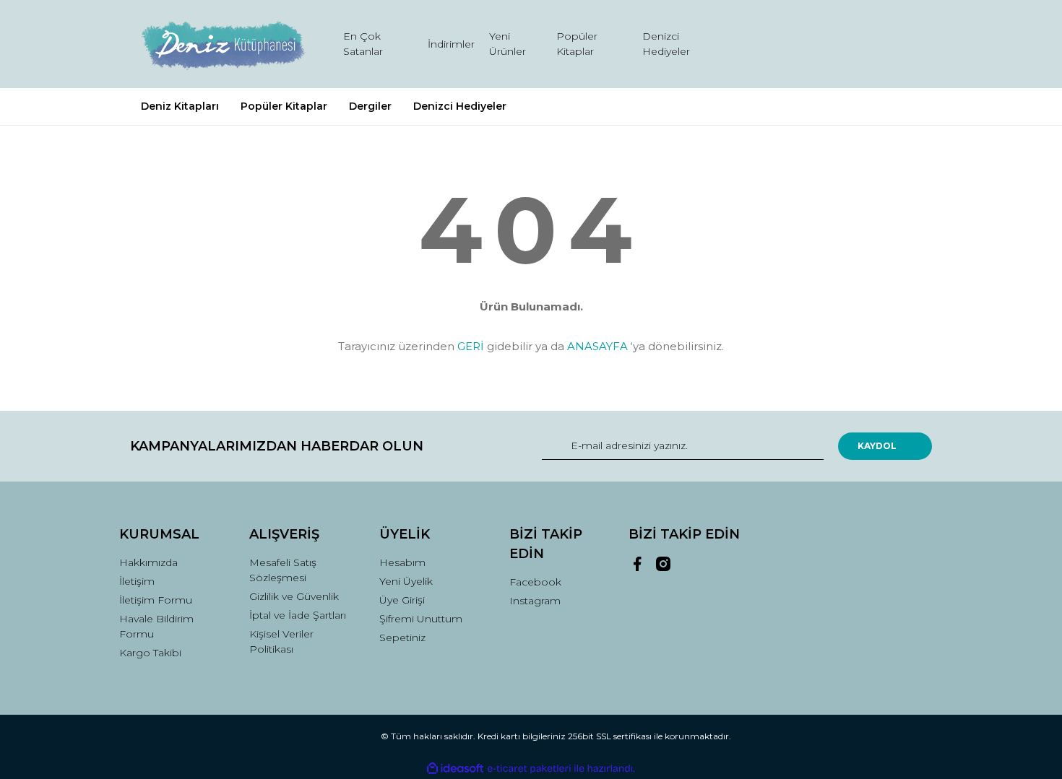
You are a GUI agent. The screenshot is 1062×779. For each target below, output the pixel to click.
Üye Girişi (402, 599)
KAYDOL (877, 445)
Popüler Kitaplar (576, 44)
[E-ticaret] (529, 768)
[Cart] (915, 44)
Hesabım (402, 562)
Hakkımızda (148, 562)
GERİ (470, 346)
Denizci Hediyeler (666, 44)
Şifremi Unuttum (420, 618)
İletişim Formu (155, 599)
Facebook (535, 581)
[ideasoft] (455, 768)
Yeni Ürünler (507, 44)
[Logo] (222, 44)
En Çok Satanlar (363, 44)
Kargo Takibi (150, 652)
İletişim (137, 581)
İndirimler (451, 44)
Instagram (535, 600)
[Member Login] (840, 44)
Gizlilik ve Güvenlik (294, 596)
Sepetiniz (402, 637)
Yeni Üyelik (406, 581)
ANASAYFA (597, 346)
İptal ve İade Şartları (297, 615)
